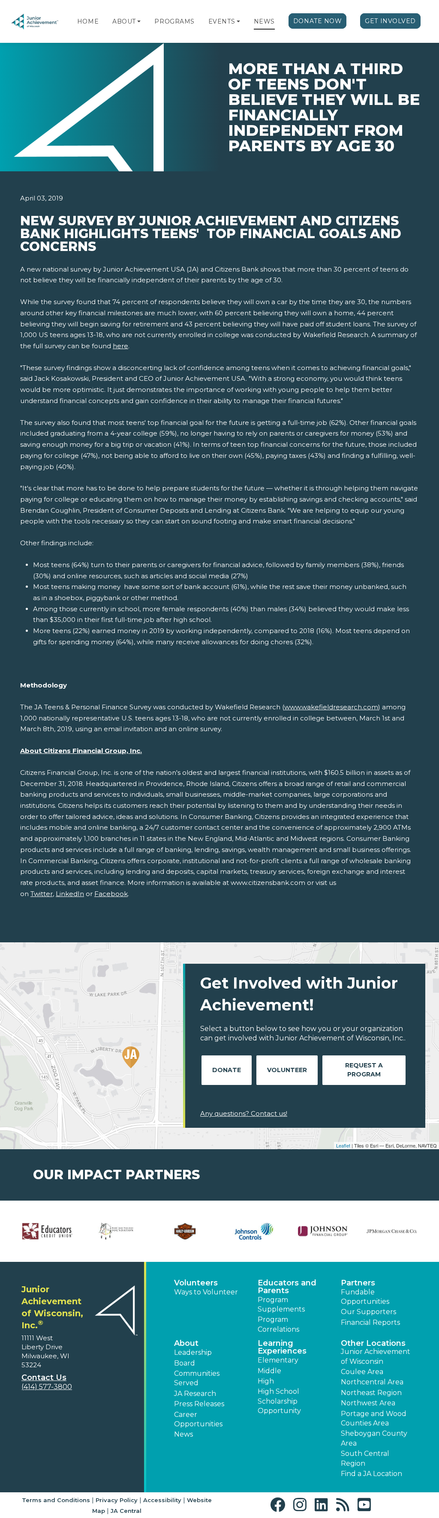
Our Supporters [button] (368, 1312)
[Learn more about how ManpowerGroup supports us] (116, 1231)
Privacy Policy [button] (117, 1500)
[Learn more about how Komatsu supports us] (47, 1231)
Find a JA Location (371, 1474)
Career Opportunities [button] (198, 1419)
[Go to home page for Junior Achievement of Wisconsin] (35, 21)
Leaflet (343, 1145)
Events (221, 21)
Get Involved (390, 21)
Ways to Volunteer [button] (206, 1292)
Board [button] (184, 1363)
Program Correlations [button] (278, 1324)
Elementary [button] (278, 1360)
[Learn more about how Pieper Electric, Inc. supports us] (392, 1231)
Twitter (41, 894)
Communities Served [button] (197, 1378)
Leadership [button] (193, 1352)
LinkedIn (70, 894)
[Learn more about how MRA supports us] (254, 1231)
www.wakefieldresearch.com (331, 707)
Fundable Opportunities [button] (365, 1297)
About (124, 21)
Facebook (111, 894)
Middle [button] (269, 1371)
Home (88, 21)
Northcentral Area (372, 1382)
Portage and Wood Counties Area (373, 1418)
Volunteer (287, 1070)
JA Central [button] (126, 1510)
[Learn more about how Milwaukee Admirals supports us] (185, 1231)
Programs (174, 21)
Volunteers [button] (196, 1283)
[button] (139, 21)
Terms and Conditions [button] (56, 1500)
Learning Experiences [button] (282, 1347)
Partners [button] (358, 1283)
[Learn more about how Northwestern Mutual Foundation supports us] (323, 1231)
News (264, 21)
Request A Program (364, 1069)
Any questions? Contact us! (243, 1113)
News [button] (183, 1434)
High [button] (266, 1381)
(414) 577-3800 (46, 1387)
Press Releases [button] (199, 1404)
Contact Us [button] (43, 1377)
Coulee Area (362, 1372)
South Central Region (365, 1458)
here (120, 346)
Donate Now (317, 21)
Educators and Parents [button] (287, 1286)
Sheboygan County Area (374, 1438)
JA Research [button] (195, 1394)
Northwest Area (368, 1403)
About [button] (186, 1343)
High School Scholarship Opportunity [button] (279, 1401)
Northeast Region (371, 1393)
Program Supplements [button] (281, 1304)
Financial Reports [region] (370, 1322)
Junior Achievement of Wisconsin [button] (375, 1356)
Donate (226, 1070)
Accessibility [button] (162, 1500)
